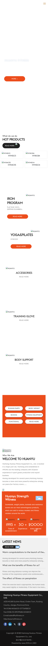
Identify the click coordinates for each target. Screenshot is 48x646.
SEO (34, 643)
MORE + (15, 79)
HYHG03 (12, 156)
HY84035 (12, 165)
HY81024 (36, 156)
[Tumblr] (19, 624)
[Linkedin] (10, 624)
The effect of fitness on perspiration (19, 578)
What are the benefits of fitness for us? (20, 565)
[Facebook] (5, 624)
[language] (39, 3)
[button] (21, 129)
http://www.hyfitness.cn (13, 619)
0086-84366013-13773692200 (18, 608)
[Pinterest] (24, 624)
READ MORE (24, 277)
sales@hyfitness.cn (16, 615)
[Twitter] (14, 624)
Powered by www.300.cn (22, 643)
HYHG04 (36, 165)
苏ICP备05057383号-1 (24, 640)
